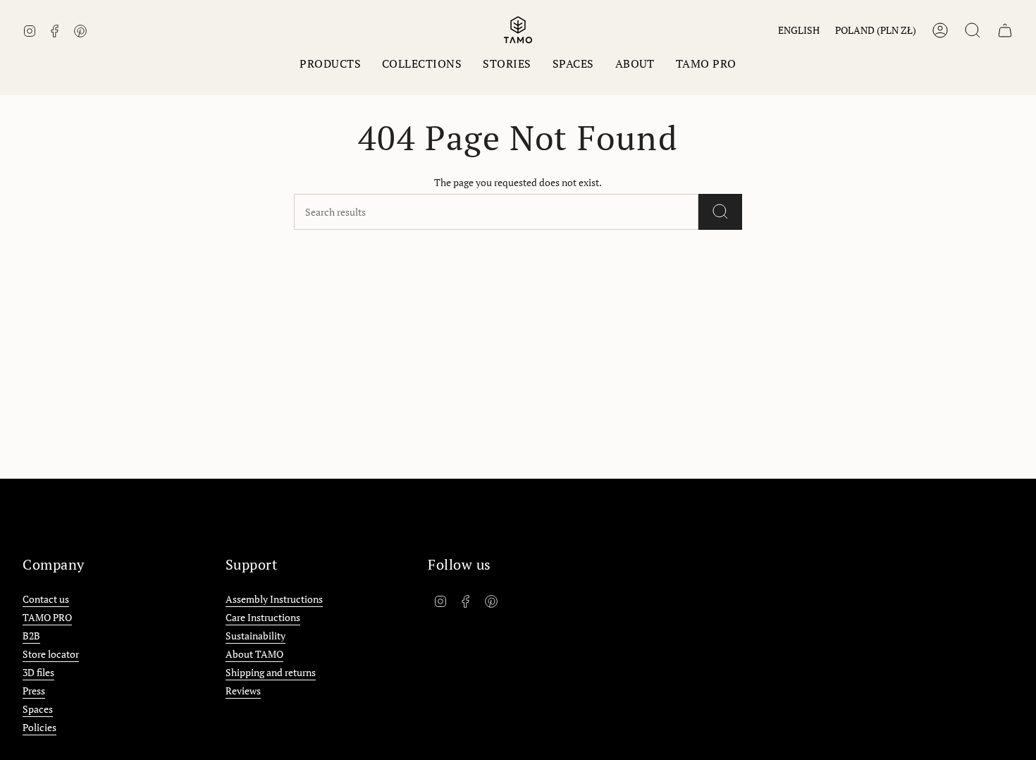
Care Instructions (263, 617)
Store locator (51, 654)
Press (34, 690)
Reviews (243, 690)
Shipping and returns (271, 672)
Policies (39, 727)
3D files (38, 672)
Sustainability (255, 635)
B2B (31, 635)
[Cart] (1005, 30)
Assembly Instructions (274, 599)
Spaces (38, 709)
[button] (330, 64)
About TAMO (254, 654)
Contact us (46, 599)
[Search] (720, 212)
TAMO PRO (47, 617)
